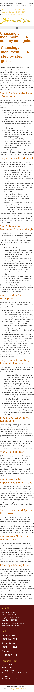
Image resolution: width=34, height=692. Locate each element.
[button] (17, 27)
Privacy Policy (14, 689)
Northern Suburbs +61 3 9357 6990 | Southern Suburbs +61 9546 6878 (15, 11)
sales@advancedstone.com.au (12, 14)
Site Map (23, 689)
